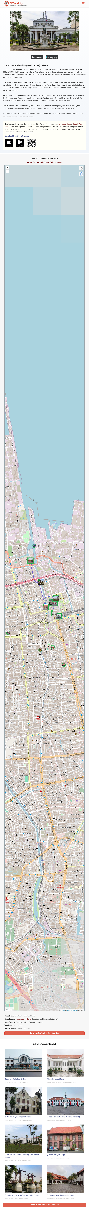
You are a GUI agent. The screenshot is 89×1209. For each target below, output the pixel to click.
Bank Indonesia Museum (56, 1079)
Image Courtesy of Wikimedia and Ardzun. (16, 1082)
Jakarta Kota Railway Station (16, 1079)
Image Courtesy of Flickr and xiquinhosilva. (17, 1199)
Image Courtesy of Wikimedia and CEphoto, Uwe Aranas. (18, 117)
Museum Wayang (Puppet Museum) (19, 1117)
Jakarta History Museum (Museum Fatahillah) (64, 1117)
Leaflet (63, 1010)
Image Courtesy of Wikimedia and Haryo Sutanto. (60, 1199)
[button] (58, 616)
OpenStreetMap (72, 1010)
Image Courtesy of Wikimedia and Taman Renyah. (60, 1158)
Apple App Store (65, 124)
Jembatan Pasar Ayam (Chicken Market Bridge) (23, 1195)
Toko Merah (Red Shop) (56, 1155)
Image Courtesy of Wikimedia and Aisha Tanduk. (18, 1161)
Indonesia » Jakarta (24, 1019)
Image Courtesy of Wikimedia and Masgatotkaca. (18, 1120)
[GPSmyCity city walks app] (15, 3)
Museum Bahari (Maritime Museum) (61, 1195)
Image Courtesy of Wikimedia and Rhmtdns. (59, 1120)
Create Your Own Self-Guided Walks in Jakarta (44, 162)
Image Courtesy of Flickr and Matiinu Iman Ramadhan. (61, 1082)
